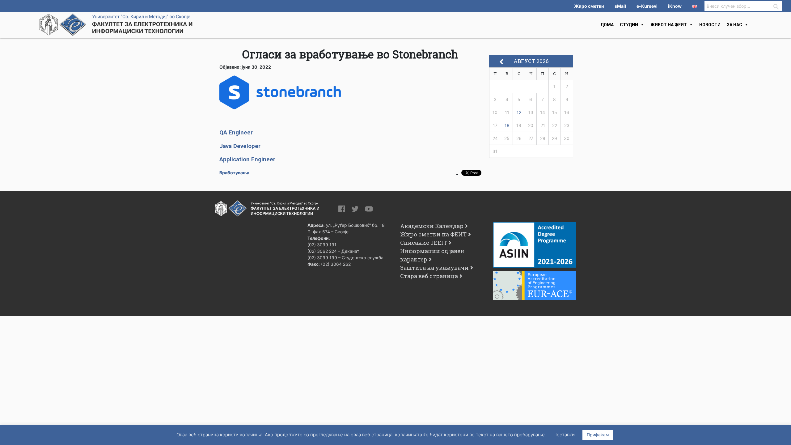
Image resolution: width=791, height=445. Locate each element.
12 (519, 112)
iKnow (675, 6)
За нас (734, 24)
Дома (607, 24)
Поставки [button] (564, 435)
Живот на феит (668, 24)
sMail (620, 6)
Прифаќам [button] (598, 434)
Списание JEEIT (423, 242)
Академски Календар (431, 226)
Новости (710, 24)
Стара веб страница (429, 276)
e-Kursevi (647, 6)
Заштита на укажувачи (434, 267)
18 (507, 125)
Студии (629, 24)
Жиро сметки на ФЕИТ (433, 234)
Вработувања (234, 172)
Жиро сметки (589, 6)
